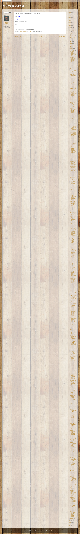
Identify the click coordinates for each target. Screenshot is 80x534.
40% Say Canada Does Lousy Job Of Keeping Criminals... (73, 117)
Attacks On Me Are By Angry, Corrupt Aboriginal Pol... (73, 382)
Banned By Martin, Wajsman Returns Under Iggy (72, 84)
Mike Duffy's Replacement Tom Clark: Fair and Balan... (73, 472)
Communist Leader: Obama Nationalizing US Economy (73, 370)
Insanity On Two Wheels (73, 503)
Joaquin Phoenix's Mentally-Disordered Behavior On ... (73, 287)
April (71, 46)
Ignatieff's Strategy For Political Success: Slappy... (73, 110)
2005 (70, 525)
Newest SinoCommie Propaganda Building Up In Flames (73, 365)
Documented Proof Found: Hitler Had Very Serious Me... (73, 218)
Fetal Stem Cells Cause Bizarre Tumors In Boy (73, 197)
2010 (70, 27)
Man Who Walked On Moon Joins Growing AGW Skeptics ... (72, 261)
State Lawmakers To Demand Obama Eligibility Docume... (73, 313)
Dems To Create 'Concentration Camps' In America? (73, 478)
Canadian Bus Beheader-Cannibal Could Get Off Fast (73, 280)
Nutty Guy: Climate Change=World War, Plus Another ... (73, 122)
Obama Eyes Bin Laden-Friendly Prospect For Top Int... (73, 104)
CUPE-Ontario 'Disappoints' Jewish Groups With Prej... (73, 128)
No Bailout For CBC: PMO (73, 89)
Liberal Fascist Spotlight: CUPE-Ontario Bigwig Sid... (73, 168)
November (72, 33)
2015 (70, 19)
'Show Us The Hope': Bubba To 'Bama (73, 182)
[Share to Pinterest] (41, 31)
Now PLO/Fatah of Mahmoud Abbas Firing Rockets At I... (73, 484)
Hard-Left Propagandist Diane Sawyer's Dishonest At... (73, 426)
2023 (70, 12)
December (72, 30)
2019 (70, 14)
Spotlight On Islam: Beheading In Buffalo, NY (73, 292)
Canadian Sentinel (7, 23)
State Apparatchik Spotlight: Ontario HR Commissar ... (73, 320)
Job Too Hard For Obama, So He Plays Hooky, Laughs (73, 453)
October (72, 35)
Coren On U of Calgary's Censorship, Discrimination (73, 297)
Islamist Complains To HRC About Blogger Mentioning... (73, 514)
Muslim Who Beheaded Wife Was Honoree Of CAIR (73, 203)
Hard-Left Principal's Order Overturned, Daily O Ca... (73, 499)
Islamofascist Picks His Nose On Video (72, 420)
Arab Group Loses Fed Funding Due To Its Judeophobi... (73, 233)
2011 (70, 25)
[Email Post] (34, 31)
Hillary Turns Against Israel (73, 75)
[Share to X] (38, 31)
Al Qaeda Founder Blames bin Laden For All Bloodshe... (73, 150)
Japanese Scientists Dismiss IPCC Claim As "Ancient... (73, 79)
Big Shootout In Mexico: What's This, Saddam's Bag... (73, 174)
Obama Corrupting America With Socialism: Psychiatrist (73, 70)
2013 (70, 22)
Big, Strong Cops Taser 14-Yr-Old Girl (72, 464)
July (71, 41)
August (71, 40)
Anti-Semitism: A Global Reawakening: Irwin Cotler (73, 158)
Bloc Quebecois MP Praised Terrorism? (73, 449)
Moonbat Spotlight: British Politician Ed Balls (73, 348)
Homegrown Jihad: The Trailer (72, 178)
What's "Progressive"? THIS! (73, 410)
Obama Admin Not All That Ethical (73, 213)
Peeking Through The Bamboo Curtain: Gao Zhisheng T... (73, 246)
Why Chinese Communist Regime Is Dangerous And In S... (72, 507)
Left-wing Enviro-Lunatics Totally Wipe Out (73, 53)
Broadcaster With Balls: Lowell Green (73, 406)
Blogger (52, 530)
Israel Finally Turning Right (73, 250)
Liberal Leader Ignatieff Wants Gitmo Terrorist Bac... (73, 224)
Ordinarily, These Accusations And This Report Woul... (73, 493)
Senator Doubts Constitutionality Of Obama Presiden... (73, 134)
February (72, 50)
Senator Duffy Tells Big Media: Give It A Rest (73, 392)
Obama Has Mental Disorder (72, 396)
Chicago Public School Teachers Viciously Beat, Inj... (73, 326)
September (72, 37)
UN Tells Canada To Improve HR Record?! (73, 459)
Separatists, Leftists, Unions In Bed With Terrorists (72, 376)
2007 (70, 522)
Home (40, 36)
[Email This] (36, 31)
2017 (70, 15)
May (71, 45)
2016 (70, 17)
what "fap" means (24, 26)
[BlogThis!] (37, 31)
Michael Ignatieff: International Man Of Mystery (73, 331)
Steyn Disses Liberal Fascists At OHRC (72, 353)
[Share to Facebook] (39, 31)
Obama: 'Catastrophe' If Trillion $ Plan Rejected (73, 444)
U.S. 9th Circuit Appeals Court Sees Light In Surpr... (73, 98)
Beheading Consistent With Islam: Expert (72, 192)
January (72, 518)
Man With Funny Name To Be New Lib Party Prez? (73, 59)
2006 (70, 523)
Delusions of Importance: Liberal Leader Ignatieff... (73, 187)
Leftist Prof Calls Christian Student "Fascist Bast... (72, 240)
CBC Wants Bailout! (72, 155)
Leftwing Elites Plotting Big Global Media (73, 228)
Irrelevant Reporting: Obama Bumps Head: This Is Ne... (73, 342)
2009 (70, 29)
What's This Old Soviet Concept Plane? (73, 388)
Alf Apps (16, 19)
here (19, 16)
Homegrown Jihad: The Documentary (73, 468)
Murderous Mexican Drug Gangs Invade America (73, 93)
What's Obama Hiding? (73, 308)
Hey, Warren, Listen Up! (72, 488)
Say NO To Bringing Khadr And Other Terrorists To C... (73, 274)
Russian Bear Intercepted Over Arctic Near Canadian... (72, 65)
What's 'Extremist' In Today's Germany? (73, 337)
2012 (70, 24)
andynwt (44, 530)
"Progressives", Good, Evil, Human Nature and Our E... (73, 254)
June (71, 43)
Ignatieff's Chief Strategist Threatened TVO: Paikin (73, 163)
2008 (70, 520)
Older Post (62, 36)
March (71, 48)
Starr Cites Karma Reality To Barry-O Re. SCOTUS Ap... (73, 267)
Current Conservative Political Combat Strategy (73, 415)
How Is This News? (72, 440)
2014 (70, 20)
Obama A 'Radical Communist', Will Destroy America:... (73, 139)
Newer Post (18, 36)
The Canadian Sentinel (13, 6)
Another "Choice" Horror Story (73, 437)
